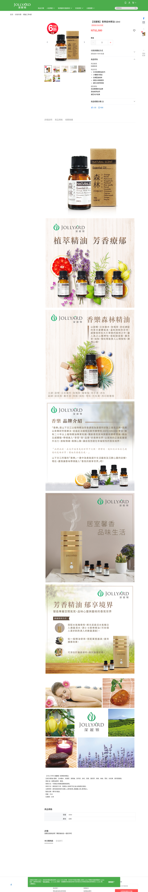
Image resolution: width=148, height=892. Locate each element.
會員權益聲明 (87, 891)
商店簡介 (55, 888)
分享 (94, 107)
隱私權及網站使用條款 (59, 891)
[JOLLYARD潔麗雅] (22, 5)
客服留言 (86, 888)
